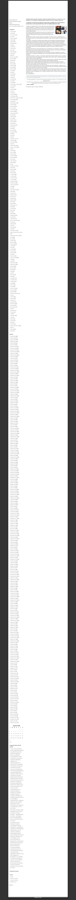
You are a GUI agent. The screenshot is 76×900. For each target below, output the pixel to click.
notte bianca (12, 218)
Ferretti (11, 128)
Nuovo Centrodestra (14, 220)
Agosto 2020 (12, 458)
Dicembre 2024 (13, 370)
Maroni (11, 196)
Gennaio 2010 (13, 675)
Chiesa (11, 85)
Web (11, 327)
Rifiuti (11, 271)
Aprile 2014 (12, 588)
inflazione (12, 169)
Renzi (11, 267)
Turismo (12, 312)
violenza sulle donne (14, 325)
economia (12, 109)
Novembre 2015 (13, 555)
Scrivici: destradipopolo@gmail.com (16, 26)
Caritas (11, 77)
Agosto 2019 (12, 479)
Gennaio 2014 (13, 593)
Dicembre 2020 (13, 452)
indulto (11, 167)
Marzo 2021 (12, 446)
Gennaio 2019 (13, 491)
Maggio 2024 (13, 382)
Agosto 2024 (12, 377)
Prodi (11, 254)
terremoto (12, 305)
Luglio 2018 (12, 501)
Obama (11, 222)
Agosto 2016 (12, 540)
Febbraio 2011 (13, 652)
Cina (11, 87)
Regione (12, 266)
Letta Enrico (12, 182)
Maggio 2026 (13, 341)
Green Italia (12, 160)
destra (11, 101)
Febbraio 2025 (13, 367)
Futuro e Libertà (13, 147)
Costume (12, 94)
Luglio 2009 (12, 685)
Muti (11, 211)
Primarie (12, 252)
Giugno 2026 (13, 339)
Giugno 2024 (13, 380)
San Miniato (12, 281)
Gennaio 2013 (13, 613)
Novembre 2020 (13, 453)
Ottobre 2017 (13, 516)
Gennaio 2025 (13, 368)
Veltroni (11, 318)
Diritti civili (12, 106)
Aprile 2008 (12, 710)
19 (13, 735)
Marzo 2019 (12, 487)
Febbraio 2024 (13, 387)
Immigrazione (13, 165)
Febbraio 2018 (13, 509)
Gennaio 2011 (13, 654)
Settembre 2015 (13, 559)
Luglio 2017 (12, 521)
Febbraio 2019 (13, 489)
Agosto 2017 (12, 520)
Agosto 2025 (12, 356)
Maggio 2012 (13, 627)
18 (11, 735)
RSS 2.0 (62, 76)
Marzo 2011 (12, 651)
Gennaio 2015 (13, 572)
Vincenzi (12, 324)
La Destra (12, 176)
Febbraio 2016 (13, 550)
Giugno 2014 (13, 584)
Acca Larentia (13, 34)
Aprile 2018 (12, 506)
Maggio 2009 (13, 688)
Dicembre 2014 (13, 574)
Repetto (12, 269)
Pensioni (12, 242)
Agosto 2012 (12, 622)
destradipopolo (13, 103)
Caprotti (12, 75)
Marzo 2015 (12, 569)
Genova (12, 152)
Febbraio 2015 (13, 571)
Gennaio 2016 (13, 552)
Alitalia (11, 41)
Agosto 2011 (12, 642)
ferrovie (11, 130)
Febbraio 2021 (13, 448)
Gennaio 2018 (13, 511)
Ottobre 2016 (13, 537)
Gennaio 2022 (13, 429)
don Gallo (12, 108)
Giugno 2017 (13, 523)
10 (9, 733)
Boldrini (11, 62)
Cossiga (12, 92)
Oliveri (11, 225)
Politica (46, 76)
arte (11, 50)
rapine (11, 261)
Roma (11, 274)
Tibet (11, 308)
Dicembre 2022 (13, 411)
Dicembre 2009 (13, 676)
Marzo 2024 (12, 385)
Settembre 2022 (13, 416)
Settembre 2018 (13, 498)
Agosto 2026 (12, 336)
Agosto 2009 (12, 683)
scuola (11, 286)
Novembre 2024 (13, 372)
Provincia (12, 256)
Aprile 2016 (12, 547)
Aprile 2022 (12, 424)
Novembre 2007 (13, 719)
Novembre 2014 (13, 576)
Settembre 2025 (13, 355)
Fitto (11, 137)
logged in (33, 86)
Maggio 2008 (13, 709)
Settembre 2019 (13, 477)
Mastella (12, 198)
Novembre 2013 (13, 596)
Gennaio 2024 (13, 389)
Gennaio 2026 (13, 348)
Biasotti (11, 60)
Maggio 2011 (13, 647)
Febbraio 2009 (13, 693)
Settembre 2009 (13, 681)
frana (11, 143)
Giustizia (12, 155)
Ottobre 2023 (13, 394)
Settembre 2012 (13, 620)
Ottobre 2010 (13, 659)
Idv (11, 164)
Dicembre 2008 (13, 697)
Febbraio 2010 (13, 673)
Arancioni (12, 48)
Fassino (12, 123)
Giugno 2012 (13, 625)
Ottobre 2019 (13, 475)
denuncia (12, 99)
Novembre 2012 (13, 617)
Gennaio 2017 (13, 532)
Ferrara (11, 126)
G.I (13, 885)
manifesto (12, 193)
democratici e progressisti (15, 97)
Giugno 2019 (13, 482)
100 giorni (12, 31)
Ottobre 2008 (13, 700)
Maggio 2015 (13, 566)
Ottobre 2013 (13, 598)
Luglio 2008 (12, 705)
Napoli (11, 213)
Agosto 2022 (12, 418)
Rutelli (11, 276)
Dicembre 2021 (13, 431)
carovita (12, 79)
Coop (11, 91)
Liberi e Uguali (13, 184)
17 (9, 735)
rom (11, 273)
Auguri (11, 53)
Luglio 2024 (12, 378)
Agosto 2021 (12, 438)
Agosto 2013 (12, 601)
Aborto (11, 33)
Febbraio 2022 (13, 428)
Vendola (12, 320)
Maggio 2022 (13, 423)
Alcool (11, 36)
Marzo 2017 (12, 528)
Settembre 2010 (13, 661)
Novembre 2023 (13, 392)
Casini (11, 82)
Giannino (12, 154)
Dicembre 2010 (13, 656)
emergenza (12, 113)
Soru (11, 295)
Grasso (11, 159)
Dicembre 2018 (13, 492)
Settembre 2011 (13, 640)
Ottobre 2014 (13, 578)
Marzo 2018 (12, 508)
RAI (11, 259)
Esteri (11, 118)
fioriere (11, 135)
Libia (11, 186)
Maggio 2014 (13, 586)
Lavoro (11, 179)
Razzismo (12, 262)
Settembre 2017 (13, 518)
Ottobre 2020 (13, 455)
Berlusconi (12, 57)
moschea (12, 208)
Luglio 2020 (12, 460)
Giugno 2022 (13, 421)
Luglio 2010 (12, 664)
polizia (11, 245)
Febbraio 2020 (13, 469)
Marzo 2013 (12, 610)
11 (11, 733)
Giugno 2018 (13, 503)
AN (11, 45)
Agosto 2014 (12, 581)
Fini (11, 133)
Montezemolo (13, 205)
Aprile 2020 (12, 465)
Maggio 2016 (13, 545)
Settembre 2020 (13, 457)
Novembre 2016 (13, 535)
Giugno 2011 (13, 646)
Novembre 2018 (13, 494)
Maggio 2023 (13, 402)
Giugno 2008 (13, 707)
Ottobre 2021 (13, 435)
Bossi (11, 63)
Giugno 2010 (13, 666)
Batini (11, 55)
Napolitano (12, 215)
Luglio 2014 (12, 583)
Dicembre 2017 (13, 513)
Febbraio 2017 (13, 530)
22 (20, 735)
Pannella (12, 227)
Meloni (11, 201)
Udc (11, 313)
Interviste (12, 172)
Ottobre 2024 (13, 373)
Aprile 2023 (12, 404)
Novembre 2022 (13, 412)
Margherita (12, 194)
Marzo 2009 (12, 692)
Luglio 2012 (12, 623)
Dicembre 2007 (13, 717)
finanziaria (12, 131)
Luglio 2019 (12, 481)
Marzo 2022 (12, 426)
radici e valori (13, 257)
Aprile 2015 (12, 567)
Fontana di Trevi (13, 138)
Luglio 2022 (12, 419)
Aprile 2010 (12, 669)
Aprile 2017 (12, 526)
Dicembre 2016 (13, 533)
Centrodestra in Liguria (15, 84)
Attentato (12, 51)
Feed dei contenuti (14, 878)
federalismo (12, 125)
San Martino (12, 279)
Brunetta (12, 67)
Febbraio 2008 (13, 714)
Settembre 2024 (13, 375)
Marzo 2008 (12, 712)
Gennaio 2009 (13, 695)
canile (11, 72)
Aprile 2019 (12, 486)
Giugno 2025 (13, 360)
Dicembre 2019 (13, 472)
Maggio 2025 (13, 361)
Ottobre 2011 (13, 639)
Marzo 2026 (12, 344)
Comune (12, 89)
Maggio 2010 (13, 668)
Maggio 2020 (13, 464)
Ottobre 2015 (13, 557)
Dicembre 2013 (13, 595)
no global (12, 217)
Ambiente (12, 43)
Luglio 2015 (12, 562)
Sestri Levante (13, 288)
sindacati (12, 291)
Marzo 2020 (12, 467)
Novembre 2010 (13, 658)
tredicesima (12, 310)
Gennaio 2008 (13, 715)
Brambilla (12, 65)
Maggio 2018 (13, 504)
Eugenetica (12, 120)
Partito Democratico (14, 235)
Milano (11, 203)
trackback (34, 77)
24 (9, 737)
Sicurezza (12, 290)
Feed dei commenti (14, 880)
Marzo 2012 (12, 630)
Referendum (12, 264)
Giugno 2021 (13, 441)
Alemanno (12, 38)
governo (12, 157)
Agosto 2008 (12, 703)
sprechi (11, 296)
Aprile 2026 (12, 343)
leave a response (30, 77)
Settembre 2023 (13, 395)
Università (12, 315)
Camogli (12, 70)
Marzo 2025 (12, 365)
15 (20, 733)
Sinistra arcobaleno (14, 293)
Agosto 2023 (12, 397)
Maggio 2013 (13, 606)
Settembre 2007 (13, 722)
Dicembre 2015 (13, 554)
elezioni (12, 111)
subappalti (12, 301)
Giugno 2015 (13, 564)
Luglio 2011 (12, 644)
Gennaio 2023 (13, 409)
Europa (11, 121)
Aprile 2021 (12, 445)
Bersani (11, 58)
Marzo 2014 (12, 589)
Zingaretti (12, 329)
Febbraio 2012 (13, 632)
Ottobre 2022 (13, 414)
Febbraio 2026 (13, 346)
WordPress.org (13, 881)
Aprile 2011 (12, 649)
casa (11, 80)
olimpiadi (12, 223)
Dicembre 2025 (13, 349)
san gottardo (12, 278)
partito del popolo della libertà (16, 232)
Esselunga (12, 116)
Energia (12, 114)
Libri (11, 188)
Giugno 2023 (13, 401)
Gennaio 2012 (13, 634)
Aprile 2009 (12, 690)
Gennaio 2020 (13, 470)
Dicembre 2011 (13, 635)
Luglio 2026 (12, 338)
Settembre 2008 (13, 702)
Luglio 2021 (12, 440)
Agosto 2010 (12, 663)
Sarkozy (12, 284)
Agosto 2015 (12, 561)
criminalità (12, 96)
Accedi (11, 876)
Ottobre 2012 (13, 618)
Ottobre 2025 (13, 353)
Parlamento (12, 230)
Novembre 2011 (13, 637)
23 (22, 735)
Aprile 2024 (12, 384)
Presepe (12, 250)
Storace (11, 300)
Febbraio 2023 (13, 407)
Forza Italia (12, 142)
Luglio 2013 (12, 603)
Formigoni (12, 140)
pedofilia (12, 240)
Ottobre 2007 (13, 720)
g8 (10, 148)
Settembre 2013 (13, 600)
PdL (11, 239)
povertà (11, 249)
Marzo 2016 (12, 549)
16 (22, 733)
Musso (11, 210)
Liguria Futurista (13, 189)
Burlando (12, 68)
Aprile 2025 (12, 363)
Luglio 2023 (12, 399)
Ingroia (11, 171)
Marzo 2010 (12, 671)
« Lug (10, 742)
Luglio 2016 (12, 542)
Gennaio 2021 (13, 450)
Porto (11, 247)
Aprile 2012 (12, 629)
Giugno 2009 (13, 686)
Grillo (11, 162)
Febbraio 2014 (13, 591)
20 (16, 735)
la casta (11, 174)
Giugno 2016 (13, 543)
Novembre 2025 (13, 351)
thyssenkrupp (13, 307)
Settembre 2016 (13, 538)
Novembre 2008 (13, 698)
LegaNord (12, 181)
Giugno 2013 (13, 605)
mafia (11, 191)
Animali (11, 46)
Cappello (12, 74)
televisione (12, 303)
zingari (11, 330)
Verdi (11, 322)
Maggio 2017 (13, 525)
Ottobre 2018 (13, 496)
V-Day (11, 317)
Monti (11, 206)
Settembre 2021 (13, 436)
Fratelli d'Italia (13, 145)
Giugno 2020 (13, 462)
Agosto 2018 (12, 499)
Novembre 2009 (13, 678)
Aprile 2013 (12, 608)
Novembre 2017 (13, 515)
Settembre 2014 (13, 579)
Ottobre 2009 (13, 680)
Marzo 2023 (12, 406)
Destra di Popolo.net (38, 9)
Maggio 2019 (13, 484)
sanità (11, 283)
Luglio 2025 (12, 358)
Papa (11, 228)
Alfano (11, 40)
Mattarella (12, 200)
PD (11, 237)
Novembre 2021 (13, 433)
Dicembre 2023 (13, 390)
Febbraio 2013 (13, 612)
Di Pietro (12, 104)
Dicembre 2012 (13, 615)
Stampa (11, 298)
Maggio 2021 (13, 443)
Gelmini (11, 150)
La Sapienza (12, 177)
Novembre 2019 (13, 474)
